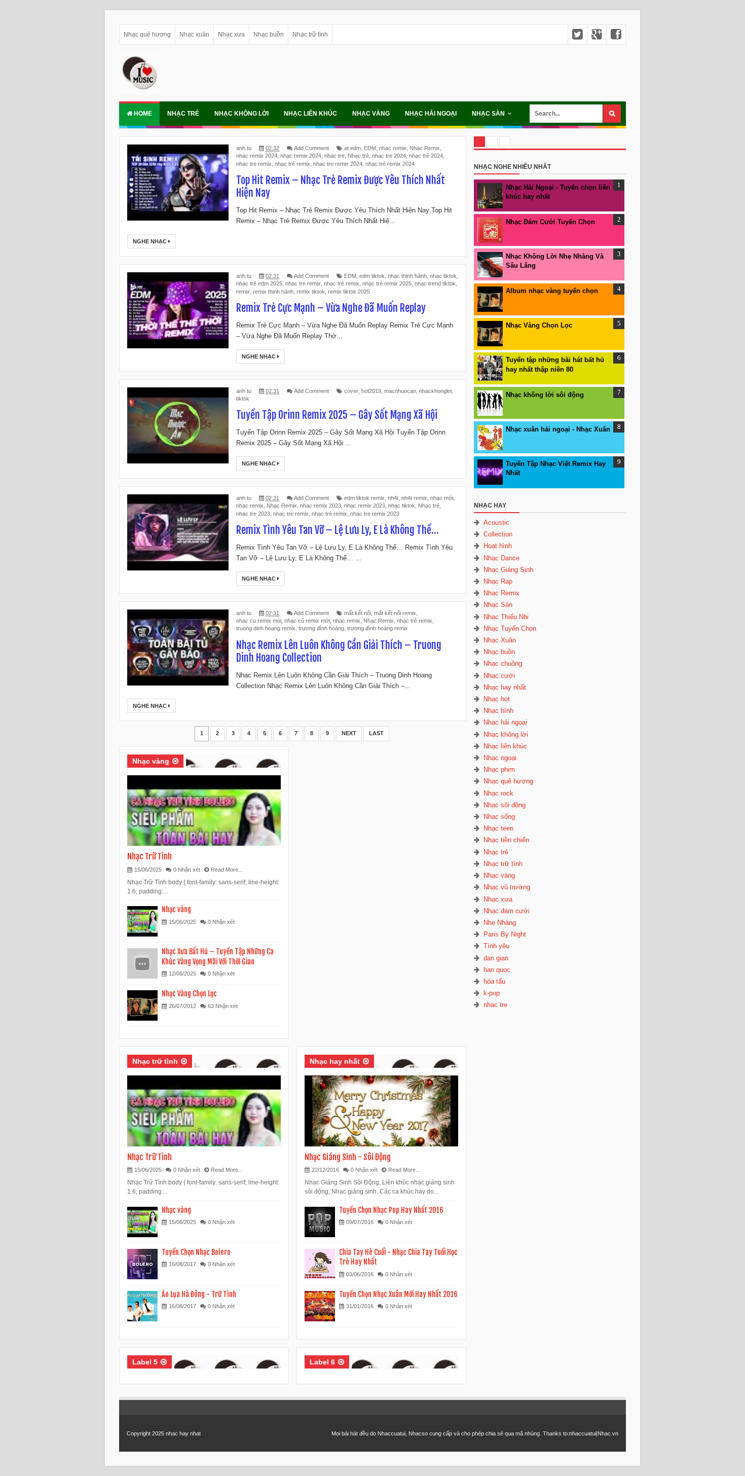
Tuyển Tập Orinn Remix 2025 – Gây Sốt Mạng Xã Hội (336, 415)
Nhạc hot (496, 699)
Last (376, 733)
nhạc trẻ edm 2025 (259, 283)
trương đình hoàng (321, 628)
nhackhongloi (435, 391)
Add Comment (311, 148)
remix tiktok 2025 (349, 292)
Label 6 (322, 1362)
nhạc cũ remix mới (307, 621)
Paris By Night (504, 934)
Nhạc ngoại (499, 758)
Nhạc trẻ (183, 113)
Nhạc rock (498, 793)
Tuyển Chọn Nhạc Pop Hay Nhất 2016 (391, 1210)
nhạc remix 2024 (300, 156)
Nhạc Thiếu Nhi (506, 617)
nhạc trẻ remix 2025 (387, 283)
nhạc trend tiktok (435, 283)
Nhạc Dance (501, 558)
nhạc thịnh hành (407, 276)
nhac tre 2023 (253, 514)
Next (349, 733)
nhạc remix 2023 (364, 505)
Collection (497, 534)
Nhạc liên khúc (310, 113)
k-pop (491, 993)
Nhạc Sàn (488, 113)
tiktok (242, 398)
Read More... (227, 870)
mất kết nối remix (395, 613)
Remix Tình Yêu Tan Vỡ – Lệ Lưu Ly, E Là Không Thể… (337, 530)
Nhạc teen (498, 828)
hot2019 (371, 391)
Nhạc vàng (371, 113)
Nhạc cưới (499, 675)
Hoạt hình (497, 546)
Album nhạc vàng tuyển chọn (552, 291)
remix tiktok (310, 292)
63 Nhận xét (223, 1006)
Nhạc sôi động (504, 805)
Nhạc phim (499, 769)
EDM (370, 148)
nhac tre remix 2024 (337, 164)
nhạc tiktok (443, 276)
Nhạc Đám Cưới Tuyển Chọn (550, 222)
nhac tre (334, 156)
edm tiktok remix (364, 498)
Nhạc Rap (497, 581)
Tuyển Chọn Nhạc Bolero (196, 1252)
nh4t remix (414, 498)
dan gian (495, 958)
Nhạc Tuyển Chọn (509, 628)
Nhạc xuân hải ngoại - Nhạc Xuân (558, 429)
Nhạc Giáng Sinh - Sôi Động (348, 1157)
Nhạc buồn (268, 34)
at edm (352, 148)
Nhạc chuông (502, 663)
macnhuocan (400, 391)
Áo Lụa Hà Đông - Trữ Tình (199, 1294)
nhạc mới (441, 498)
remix (243, 292)
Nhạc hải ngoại (431, 113)
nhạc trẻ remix (292, 164)
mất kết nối (357, 613)
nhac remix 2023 (320, 505)
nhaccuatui (582, 1433)
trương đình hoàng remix (377, 628)
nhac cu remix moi (258, 621)
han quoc (496, 970)
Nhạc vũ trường (506, 887)
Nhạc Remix (424, 148)
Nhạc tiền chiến (506, 840)
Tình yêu (496, 946)
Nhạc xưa (231, 34)
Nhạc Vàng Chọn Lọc (189, 993)
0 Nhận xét (186, 870)
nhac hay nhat (183, 1433)
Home (142, 113)
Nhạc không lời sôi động (545, 395)
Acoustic (496, 522)
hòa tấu (494, 981)
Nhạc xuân (194, 34)
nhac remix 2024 (256, 156)
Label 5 (145, 1362)
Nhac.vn (608, 1433)
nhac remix (392, 148)
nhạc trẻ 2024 (426, 156)
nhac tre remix (254, 164)
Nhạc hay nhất (335, 1061)
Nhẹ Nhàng (499, 922)
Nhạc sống (499, 816)
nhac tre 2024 (389, 156)
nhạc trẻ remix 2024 (390, 164)
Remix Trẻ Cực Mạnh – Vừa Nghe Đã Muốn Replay (331, 308)
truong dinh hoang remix (265, 628)
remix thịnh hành (273, 292)
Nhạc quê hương (147, 34)
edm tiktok (372, 276)
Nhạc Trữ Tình (149, 856)
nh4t (393, 498)
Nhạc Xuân (499, 640)
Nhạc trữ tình (310, 34)
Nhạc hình (498, 710)
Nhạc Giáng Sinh (508, 569)
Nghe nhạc (150, 241)
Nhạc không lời (241, 113)
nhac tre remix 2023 (374, 514)
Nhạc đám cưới (506, 911)
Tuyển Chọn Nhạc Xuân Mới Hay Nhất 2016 (398, 1294)
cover (351, 391)
